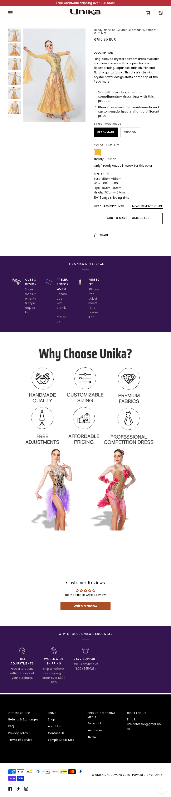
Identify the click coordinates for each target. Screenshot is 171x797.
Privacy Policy (18, 733)
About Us (54, 726)
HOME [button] (52, 713)
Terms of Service (20, 740)
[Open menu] (14, 12)
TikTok (92, 737)
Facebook (95, 723)
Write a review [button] (85, 606)
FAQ (11, 726)
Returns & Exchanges (23, 719)
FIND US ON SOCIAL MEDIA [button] (101, 715)
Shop (51, 719)
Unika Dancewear (108, 775)
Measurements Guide (147, 206)
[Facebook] (10, 789)
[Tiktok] (18, 789)
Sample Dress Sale (61, 740)
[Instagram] (26, 789)
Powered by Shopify (147, 775)
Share (104, 235)
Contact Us (56, 733)
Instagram (95, 730)
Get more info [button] (19, 713)
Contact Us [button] (136, 713)
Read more (101, 82)
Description (103, 53)
